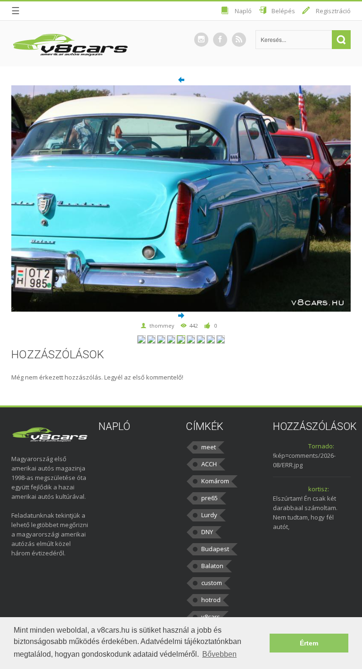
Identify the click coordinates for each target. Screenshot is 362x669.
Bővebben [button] (219, 654)
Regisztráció (333, 11)
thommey (161, 325)
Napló (243, 11)
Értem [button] (309, 643)
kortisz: (318, 489)
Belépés (283, 11)
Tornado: (321, 446)
